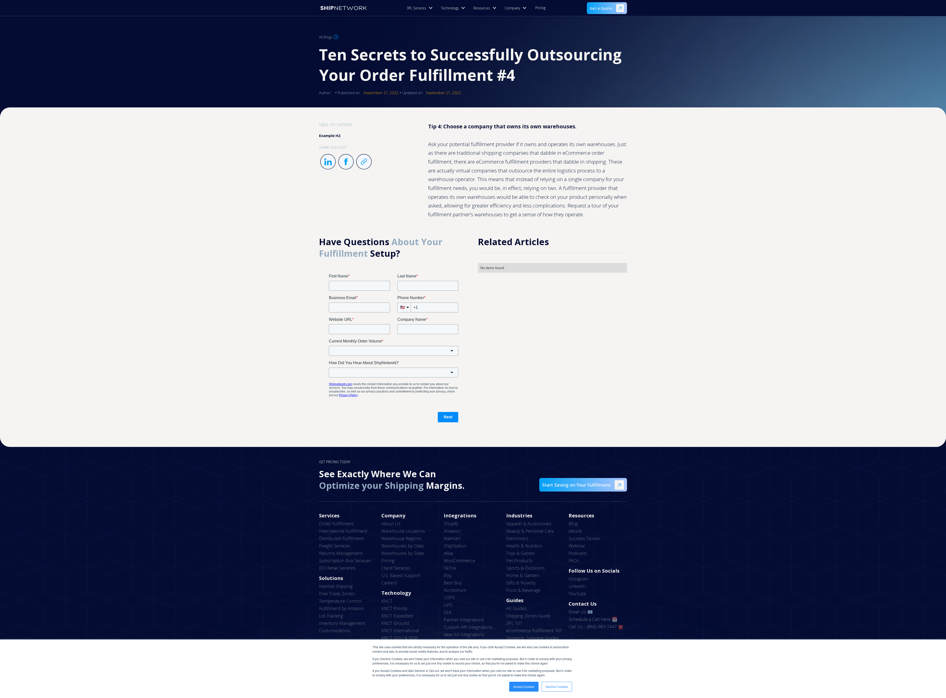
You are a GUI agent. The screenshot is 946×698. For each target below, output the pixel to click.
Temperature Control (340, 601)
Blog (573, 524)
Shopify (451, 524)
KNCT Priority (394, 608)
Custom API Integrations (468, 627)
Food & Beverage (523, 590)
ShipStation (455, 546)
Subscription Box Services (345, 560)
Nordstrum (455, 590)
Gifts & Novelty (521, 583)
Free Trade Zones (337, 593)
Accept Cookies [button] (523, 686)
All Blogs (326, 36)
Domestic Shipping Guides (532, 638)
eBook (575, 531)
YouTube (577, 593)
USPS (449, 597)
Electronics (517, 538)
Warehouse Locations (403, 531)
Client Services (395, 568)
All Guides (516, 608)
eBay (448, 553)
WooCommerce (459, 560)
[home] (343, 8)
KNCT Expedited (397, 616)
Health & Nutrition (524, 546)
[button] (421, 8)
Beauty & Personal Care (530, 531)
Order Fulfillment (336, 524)
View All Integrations (464, 634)
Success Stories (584, 538)
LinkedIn (577, 586)
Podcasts (578, 553)
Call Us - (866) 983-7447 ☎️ (596, 627)
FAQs (574, 560)
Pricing (540, 7)
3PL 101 (514, 623)
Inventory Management (342, 623)
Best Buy (453, 583)
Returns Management (341, 553)
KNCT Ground (395, 623)
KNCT (386, 601)
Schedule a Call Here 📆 (593, 619)
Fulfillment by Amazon (341, 608)
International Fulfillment (343, 531)
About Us (391, 524)
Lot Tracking (331, 616)
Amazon (452, 531)
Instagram (579, 579)
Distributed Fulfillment (341, 538)
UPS (448, 605)
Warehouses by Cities (402, 546)
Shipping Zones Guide (528, 616)
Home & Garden (522, 575)
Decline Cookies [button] (557, 686)
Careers (389, 583)
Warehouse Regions (401, 538)
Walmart (452, 538)
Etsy (448, 575)
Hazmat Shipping (336, 586)
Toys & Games (520, 553)
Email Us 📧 (581, 612)
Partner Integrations (464, 620)
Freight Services (334, 546)
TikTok (450, 568)
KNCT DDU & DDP (399, 638)
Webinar (577, 546)
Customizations (334, 630)
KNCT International (400, 630)
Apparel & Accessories (528, 524)
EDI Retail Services (337, 568)
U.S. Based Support (400, 575)
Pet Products (519, 560)
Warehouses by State (402, 553)
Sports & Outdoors (525, 568)
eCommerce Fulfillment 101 (534, 630)
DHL (448, 612)
